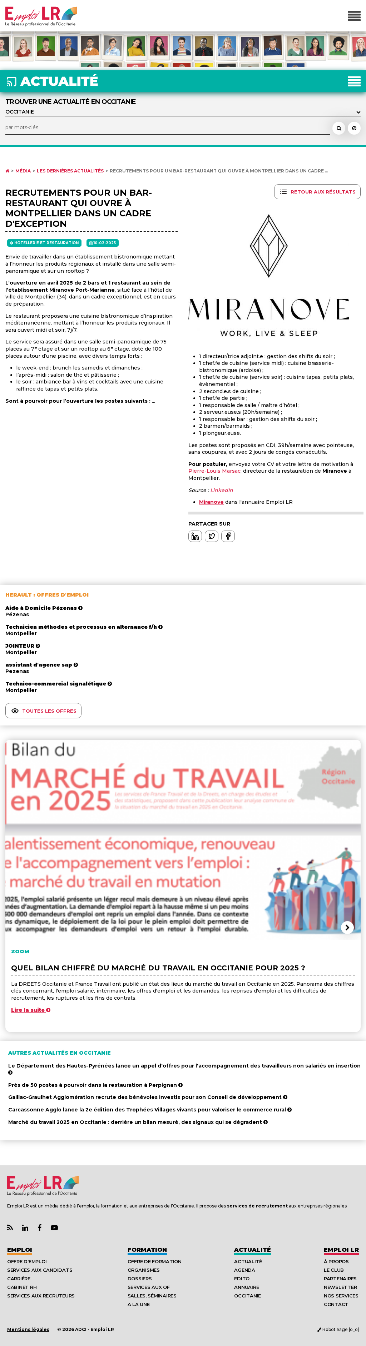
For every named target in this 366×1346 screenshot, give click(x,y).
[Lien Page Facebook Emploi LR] (39, 1228)
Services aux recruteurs (41, 1296)
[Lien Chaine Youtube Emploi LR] (54, 1228)
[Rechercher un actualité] (338, 128)
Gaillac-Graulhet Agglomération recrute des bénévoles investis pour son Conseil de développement (145, 1097)
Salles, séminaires (152, 1296)
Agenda (244, 1270)
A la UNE (139, 1304)
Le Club (334, 1270)
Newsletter (340, 1287)
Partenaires (340, 1278)
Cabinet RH (21, 1287)
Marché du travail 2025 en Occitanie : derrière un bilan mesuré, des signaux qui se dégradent (135, 1122)
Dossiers (140, 1278)
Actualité (252, 1249)
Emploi (19, 1249)
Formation (147, 1249)
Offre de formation (155, 1261)
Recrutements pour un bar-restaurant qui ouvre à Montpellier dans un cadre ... (219, 171)
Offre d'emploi (26, 1261)
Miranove (211, 502)
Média (23, 171)
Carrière (18, 1278)
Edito (241, 1278)
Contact (336, 1304)
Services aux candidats (39, 1270)
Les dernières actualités (70, 171)
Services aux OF (149, 1287)
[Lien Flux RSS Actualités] (10, 1228)
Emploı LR (341, 1249)
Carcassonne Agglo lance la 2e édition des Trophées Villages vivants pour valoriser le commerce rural (147, 1109)
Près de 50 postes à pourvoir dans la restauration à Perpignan (93, 1085)
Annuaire (246, 1287)
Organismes (144, 1270)
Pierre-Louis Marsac (214, 471)
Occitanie (247, 1296)
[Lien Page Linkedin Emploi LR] (25, 1228)
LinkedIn (221, 490)
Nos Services (341, 1296)
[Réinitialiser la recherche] (354, 128)
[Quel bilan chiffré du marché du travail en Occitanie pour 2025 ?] (183, 839)
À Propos (336, 1261)
